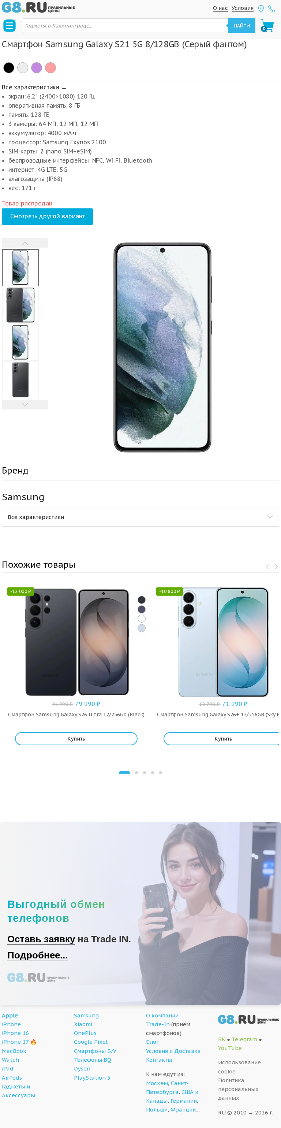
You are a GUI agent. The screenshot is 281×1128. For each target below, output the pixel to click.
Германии (184, 1100)
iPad (8, 1068)
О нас (220, 7)
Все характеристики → (34, 87)
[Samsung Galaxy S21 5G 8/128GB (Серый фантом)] (8, 67)
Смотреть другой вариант (47, 216)
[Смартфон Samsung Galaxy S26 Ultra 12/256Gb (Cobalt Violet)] (142, 609)
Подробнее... (37, 955)
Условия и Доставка (173, 1050)
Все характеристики (36, 516)
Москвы (157, 1083)
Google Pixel (91, 1041)
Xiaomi (83, 1024)
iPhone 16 (15, 1032)
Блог (152, 1041)
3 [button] (144, 772)
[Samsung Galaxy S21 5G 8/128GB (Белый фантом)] (22, 67)
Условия (243, 7)
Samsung (86, 1015)
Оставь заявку (41, 939)
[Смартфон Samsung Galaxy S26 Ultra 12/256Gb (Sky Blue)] (142, 628)
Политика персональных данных (238, 1089)
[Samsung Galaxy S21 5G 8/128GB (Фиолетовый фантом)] (36, 67)
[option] (163, 348)
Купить (76, 738)
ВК (221, 1039)
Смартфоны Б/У (95, 1050)
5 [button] (160, 772)
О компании (162, 1015)
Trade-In (158, 1024)
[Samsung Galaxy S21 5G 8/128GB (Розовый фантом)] (50, 67)
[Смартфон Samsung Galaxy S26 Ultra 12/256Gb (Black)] (142, 600)
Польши (157, 1109)
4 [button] (152, 772)
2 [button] (136, 772)
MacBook (14, 1050)
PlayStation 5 (92, 1077)
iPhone (11, 1024)
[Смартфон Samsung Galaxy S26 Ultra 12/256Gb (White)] (142, 619)
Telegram (244, 1039)
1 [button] (124, 772)
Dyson (82, 1068)
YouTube (230, 1047)
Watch (10, 1059)
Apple (10, 1015)
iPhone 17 (15, 1041)
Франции (183, 1109)
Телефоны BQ (92, 1059)
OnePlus (85, 1032)
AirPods (12, 1077)
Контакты (159, 1059)
